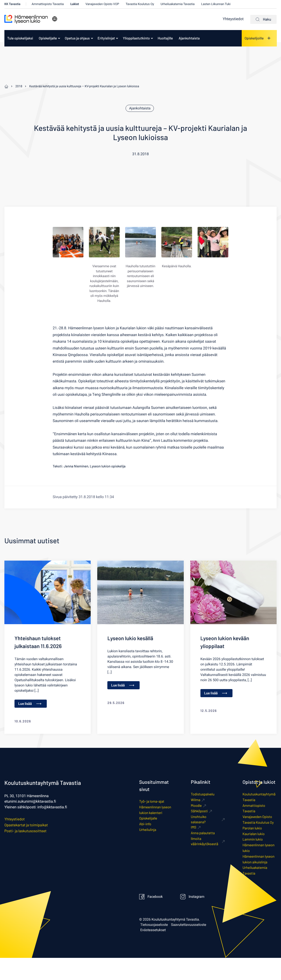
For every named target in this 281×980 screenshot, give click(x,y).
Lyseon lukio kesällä (130, 638)
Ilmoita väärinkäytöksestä (204, 841)
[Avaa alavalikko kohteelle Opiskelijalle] (59, 38)
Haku (267, 19)
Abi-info (145, 824)
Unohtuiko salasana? (198, 819)
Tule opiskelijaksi (20, 38)
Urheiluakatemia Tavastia (178, 4)
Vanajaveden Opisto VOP (102, 4)
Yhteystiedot (233, 19)
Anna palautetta (203, 833)
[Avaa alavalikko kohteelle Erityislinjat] (117, 38)
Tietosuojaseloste (154, 924)
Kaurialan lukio (254, 834)
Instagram (196, 896)
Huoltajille (165, 38)
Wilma (195, 800)
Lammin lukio (253, 839)
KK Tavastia (12, 4)
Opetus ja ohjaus (77, 38)
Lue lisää (25, 704)
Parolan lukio (252, 828)
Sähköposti (199, 811)
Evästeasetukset (153, 930)
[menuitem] (20, 38)
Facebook (155, 896)
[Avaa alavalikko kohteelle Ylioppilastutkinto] (152, 38)
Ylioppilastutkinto (136, 38)
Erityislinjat (106, 38)
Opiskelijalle (48, 38)
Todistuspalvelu (202, 794)
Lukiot (74, 4)
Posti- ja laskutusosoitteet (25, 831)
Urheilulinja (147, 830)
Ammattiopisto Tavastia (48, 4)
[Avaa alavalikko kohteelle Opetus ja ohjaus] (92, 38)
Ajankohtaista (189, 38)
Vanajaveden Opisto (257, 817)
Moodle (196, 806)
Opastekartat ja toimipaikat (26, 825)
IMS (193, 827)
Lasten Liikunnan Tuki (216, 4)
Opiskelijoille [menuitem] (254, 38)
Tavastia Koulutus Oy (140, 4)
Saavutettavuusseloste (188, 924)
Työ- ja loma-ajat (151, 801)
